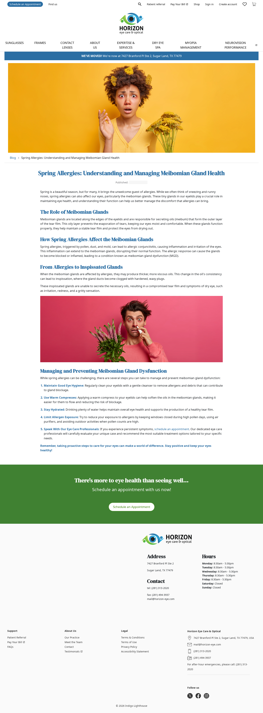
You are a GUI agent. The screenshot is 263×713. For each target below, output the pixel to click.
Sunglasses (14, 43)
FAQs (10, 646)
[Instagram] (206, 695)
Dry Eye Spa (158, 45)
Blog (13, 158)
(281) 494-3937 (202, 657)
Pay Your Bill (178, 4)
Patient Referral (16, 637)
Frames (40, 43)
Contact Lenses (67, 45)
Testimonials (72, 651)
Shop (197, 4)
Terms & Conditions (133, 637)
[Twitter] (190, 695)
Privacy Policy (129, 646)
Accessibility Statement (135, 651)
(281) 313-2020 (202, 651)
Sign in (209, 4)
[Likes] (245, 4)
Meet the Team (73, 642)
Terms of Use (129, 642)
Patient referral (156, 4)
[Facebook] (198, 695)
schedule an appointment (171, 429)
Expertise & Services (126, 45)
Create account (228, 4)
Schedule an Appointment (25, 4)
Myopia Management (190, 45)
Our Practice (72, 637)
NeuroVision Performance (235, 45)
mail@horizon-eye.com (207, 644)
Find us (52, 4)
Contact (69, 646)
